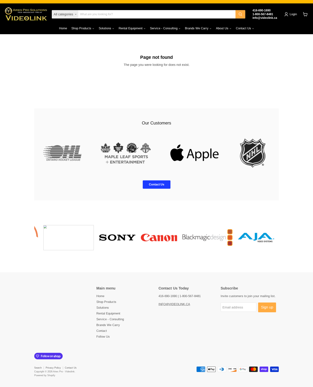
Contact (101, 331)
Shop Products (106, 302)
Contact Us (71, 367)
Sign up (267, 307)
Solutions (102, 307)
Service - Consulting (110, 319)
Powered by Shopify (44, 375)
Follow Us (103, 336)
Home (100, 296)
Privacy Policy (53, 367)
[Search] (240, 14)
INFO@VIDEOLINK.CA (174, 304)
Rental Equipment (108, 313)
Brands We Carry (108, 325)
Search (38, 367)
